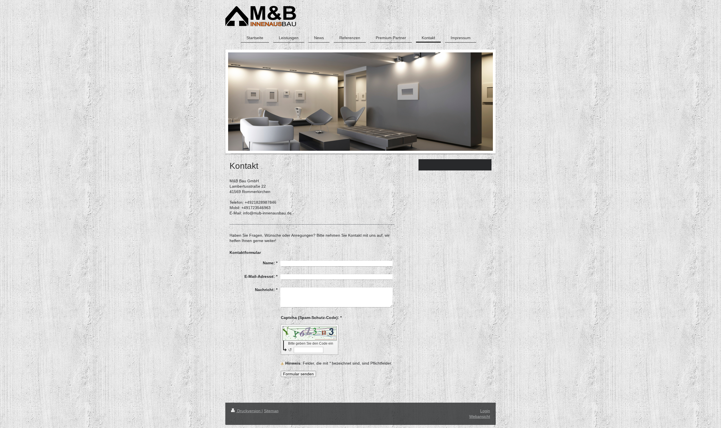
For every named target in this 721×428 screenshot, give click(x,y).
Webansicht (479, 416)
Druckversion (249, 411)
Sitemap (271, 411)
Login (485, 411)
